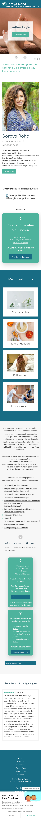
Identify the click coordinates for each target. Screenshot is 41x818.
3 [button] (37, 59)
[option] (20, 31)
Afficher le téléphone (20, 242)
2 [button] (35, 59)
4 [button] (39, 59)
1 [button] (34, 59)
